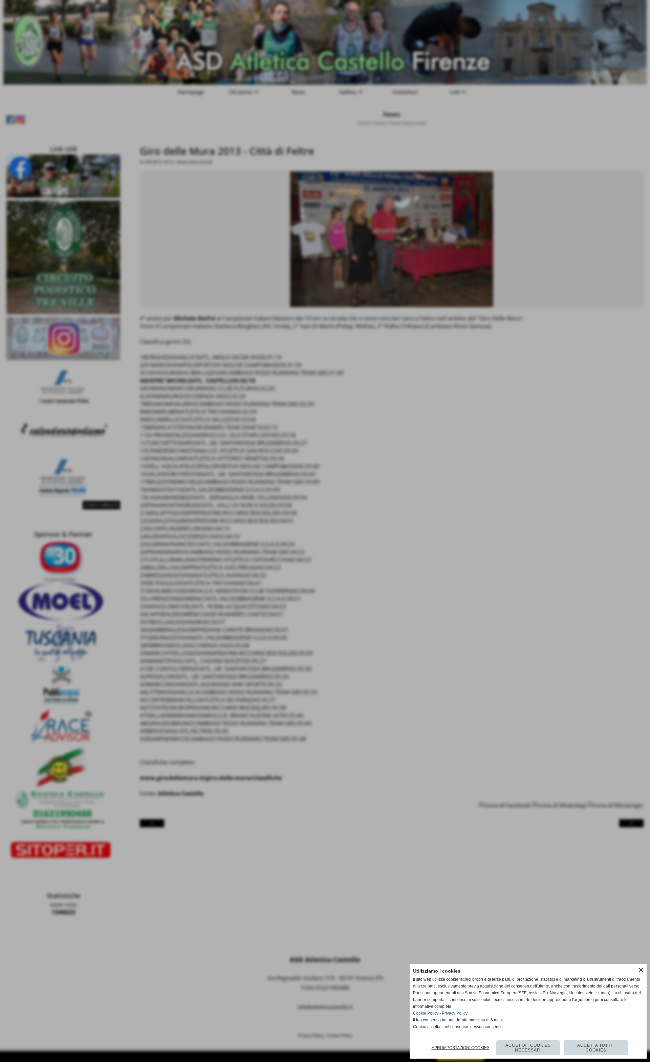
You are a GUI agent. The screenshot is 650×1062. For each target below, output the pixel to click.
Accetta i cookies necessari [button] (528, 1048)
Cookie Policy (425, 1013)
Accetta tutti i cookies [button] (596, 1048)
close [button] (641, 970)
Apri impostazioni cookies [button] (461, 1047)
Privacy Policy (455, 1013)
